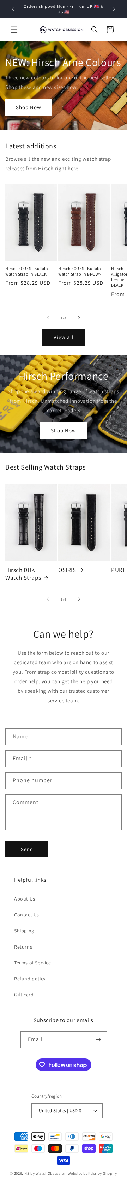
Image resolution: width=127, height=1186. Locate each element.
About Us (24, 899)
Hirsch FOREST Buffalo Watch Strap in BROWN (80, 271)
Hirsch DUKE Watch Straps (23, 574)
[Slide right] (79, 317)
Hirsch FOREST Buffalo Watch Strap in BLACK (26, 271)
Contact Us (26, 914)
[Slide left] (48, 317)
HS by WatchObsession (45, 1173)
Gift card (24, 994)
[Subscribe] (99, 1039)
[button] (14, 29)
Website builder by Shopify (92, 1173)
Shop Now (28, 107)
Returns (23, 947)
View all (64, 337)
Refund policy (30, 978)
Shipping (24, 930)
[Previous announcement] (13, 9)
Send (27, 849)
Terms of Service (32, 963)
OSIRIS (67, 570)
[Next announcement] (114, 9)
